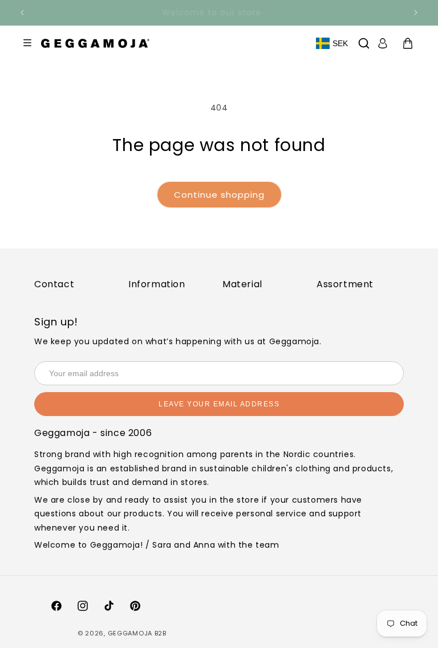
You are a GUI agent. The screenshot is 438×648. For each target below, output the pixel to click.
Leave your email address (219, 404)
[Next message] (415, 12)
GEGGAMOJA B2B (137, 633)
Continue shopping (219, 195)
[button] (363, 43)
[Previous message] (22, 12)
